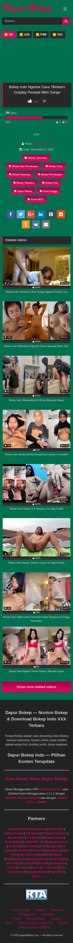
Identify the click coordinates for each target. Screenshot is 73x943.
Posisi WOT (37, 199)
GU (8, 34)
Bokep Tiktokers (25, 182)
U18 (24, 34)
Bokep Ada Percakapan (25, 166)
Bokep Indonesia (37, 157)
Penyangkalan (36, 918)
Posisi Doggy (50, 191)
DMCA (40, 910)
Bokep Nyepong (21, 174)
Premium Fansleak (54, 833)
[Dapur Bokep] (30, 8)
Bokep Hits (56, 829)
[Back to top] (62, 932)
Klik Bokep (32, 833)
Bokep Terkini (14, 833)
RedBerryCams (15, 859)
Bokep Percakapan (51, 174)
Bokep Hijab (16, 837)
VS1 (58, 34)
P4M (41, 34)
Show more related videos (36, 687)
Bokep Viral (51, 182)
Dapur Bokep (24, 191)
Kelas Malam (16, 829)
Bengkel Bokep (53, 837)
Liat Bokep (33, 837)
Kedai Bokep (13, 841)
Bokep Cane (56, 166)
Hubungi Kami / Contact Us (35, 922)
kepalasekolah (42, 143)
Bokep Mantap (37, 829)
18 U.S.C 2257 (21, 910)
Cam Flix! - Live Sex (44, 867)
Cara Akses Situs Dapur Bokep (37, 778)
